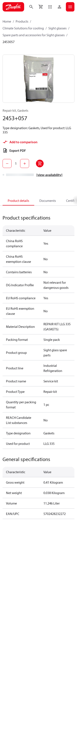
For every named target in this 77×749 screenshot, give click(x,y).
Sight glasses (57, 28)
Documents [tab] (47, 200)
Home (7, 21)
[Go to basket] (40, 7)
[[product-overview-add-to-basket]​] (40, 163)
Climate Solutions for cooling (23, 28)
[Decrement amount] (7, 163)
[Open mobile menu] (70, 7)
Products (22, 21)
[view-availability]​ (49, 175)
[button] (50, 7)
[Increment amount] (24, 163)
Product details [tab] (18, 200)
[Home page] (13, 7)
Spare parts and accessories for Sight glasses (34, 35)
